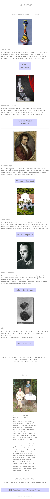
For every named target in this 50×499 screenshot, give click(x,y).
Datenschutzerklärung (28, 496)
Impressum (20, 496)
